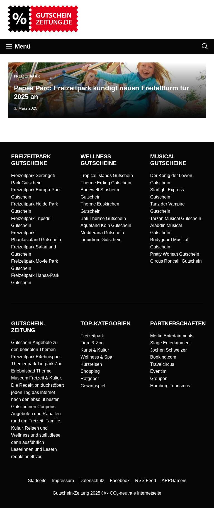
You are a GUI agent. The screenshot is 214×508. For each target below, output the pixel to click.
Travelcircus (162, 364)
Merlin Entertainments (171, 335)
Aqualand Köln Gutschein (106, 225)
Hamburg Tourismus (170, 385)
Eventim (158, 371)
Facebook (120, 480)
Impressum (63, 480)
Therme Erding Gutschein (106, 182)
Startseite (37, 480)
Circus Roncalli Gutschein (176, 261)
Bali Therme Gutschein (103, 218)
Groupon (158, 378)
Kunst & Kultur (95, 350)
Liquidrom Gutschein (101, 239)
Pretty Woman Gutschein (174, 254)
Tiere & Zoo (92, 342)
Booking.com (163, 357)
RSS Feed (145, 480)
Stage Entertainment (170, 342)
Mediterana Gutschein (102, 232)
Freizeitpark (92, 335)
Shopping (90, 371)
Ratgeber (90, 378)
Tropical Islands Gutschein (107, 175)
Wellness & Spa (96, 357)
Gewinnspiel (93, 385)
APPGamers (174, 480)
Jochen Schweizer (168, 350)
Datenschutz (91, 480)
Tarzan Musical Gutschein (175, 218)
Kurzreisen (91, 364)
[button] (205, 46)
